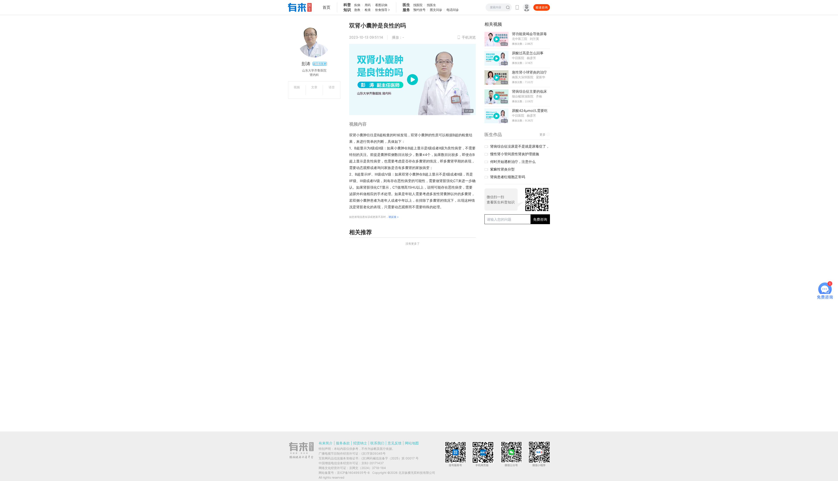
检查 (368, 10)
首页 (326, 7)
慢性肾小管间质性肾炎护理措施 (514, 154)
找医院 (417, 5)
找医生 (431, 5)
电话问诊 (452, 10)
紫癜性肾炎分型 (502, 169)
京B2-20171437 (372, 463)
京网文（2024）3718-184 (367, 468)
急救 (357, 10)
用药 (368, 5)
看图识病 (381, 5)
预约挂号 (419, 10)
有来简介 (326, 443)
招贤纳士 (360, 443)
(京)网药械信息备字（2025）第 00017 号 (390, 458)
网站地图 (412, 443)
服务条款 (343, 443)
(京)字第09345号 (373, 453)
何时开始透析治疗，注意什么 (513, 161)
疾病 (357, 5)
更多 (542, 134)
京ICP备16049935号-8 (353, 472)
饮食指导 (381, 10)
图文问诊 (436, 10)
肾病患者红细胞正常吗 (507, 177)
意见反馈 (395, 443)
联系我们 (377, 443)
